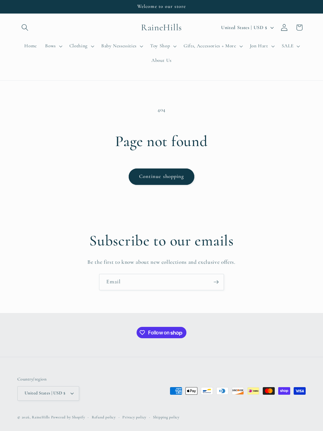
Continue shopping (161, 176)
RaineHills (41, 417)
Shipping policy (166, 417)
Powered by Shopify (68, 417)
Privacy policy (134, 417)
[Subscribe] (216, 282)
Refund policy (104, 417)
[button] (24, 27)
